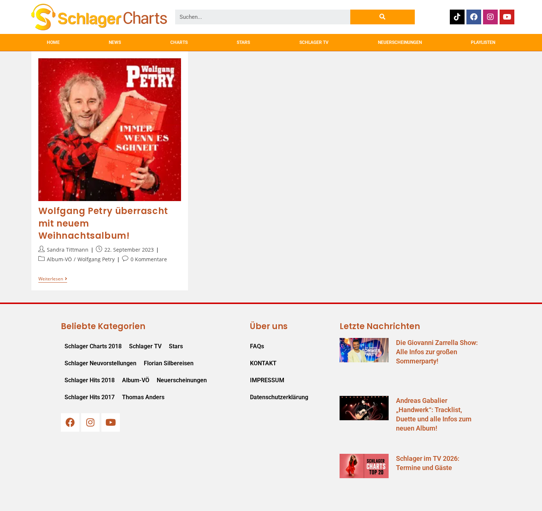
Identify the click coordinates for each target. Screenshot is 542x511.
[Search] (382, 17)
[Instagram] (490, 17)
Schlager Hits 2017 (90, 397)
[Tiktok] (457, 17)
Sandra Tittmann (67, 249)
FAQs (257, 346)
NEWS (115, 42)
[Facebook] (473, 17)
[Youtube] (507, 17)
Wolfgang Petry (96, 259)
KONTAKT (263, 363)
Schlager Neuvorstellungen (100, 363)
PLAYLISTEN (483, 42)
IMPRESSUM (267, 380)
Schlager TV (145, 346)
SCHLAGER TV (314, 42)
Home (53, 42)
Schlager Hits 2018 (90, 380)
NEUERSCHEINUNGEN (400, 42)
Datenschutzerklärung (279, 397)
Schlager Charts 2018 (93, 346)
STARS (243, 42)
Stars (176, 346)
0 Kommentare (149, 259)
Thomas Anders (143, 397)
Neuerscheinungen (182, 380)
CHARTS (179, 42)
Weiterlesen (52, 279)
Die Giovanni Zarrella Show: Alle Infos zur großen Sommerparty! (437, 352)
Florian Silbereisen (169, 363)
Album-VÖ (59, 259)
